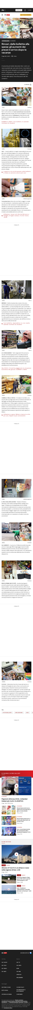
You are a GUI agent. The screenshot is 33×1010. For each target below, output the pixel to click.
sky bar (18, 971)
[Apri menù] (2, 15)
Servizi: (18, 959)
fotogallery (7, 712)
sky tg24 (4, 965)
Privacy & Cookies (11, 1001)
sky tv (18, 962)
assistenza (21, 1002)
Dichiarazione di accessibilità (20, 990)
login (29, 10)
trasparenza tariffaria (13, 1002)
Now (17, 968)
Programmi (19, 977)
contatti (26, 1002)
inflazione (19, 712)
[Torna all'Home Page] (7, 15)
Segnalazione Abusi (8, 1007)
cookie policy (20, 987)
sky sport (4, 962)
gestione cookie (6, 987)
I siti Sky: (4, 959)
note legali (5, 990)
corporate (19, 994)
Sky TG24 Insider (26, 14)
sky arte (4, 971)
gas (27, 712)
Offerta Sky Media (7, 994)
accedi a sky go (25, 953)
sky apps (18, 965)
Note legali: (4, 983)
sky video (4, 968)
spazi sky (18, 974)
